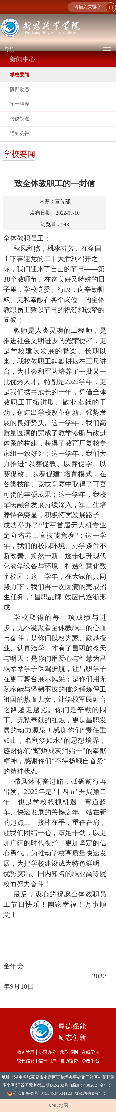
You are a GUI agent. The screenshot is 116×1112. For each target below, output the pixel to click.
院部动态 (19, 89)
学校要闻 (19, 74)
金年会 (106, 1085)
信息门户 (47, 1061)
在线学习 (91, 1052)
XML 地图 (58, 1105)
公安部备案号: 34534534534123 (42, 1093)
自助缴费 (69, 1061)
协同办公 (47, 1052)
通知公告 (19, 133)
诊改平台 (91, 1061)
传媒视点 (19, 118)
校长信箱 (26, 1061)
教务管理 (26, 1052)
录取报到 (69, 1052)
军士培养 (19, 104)
